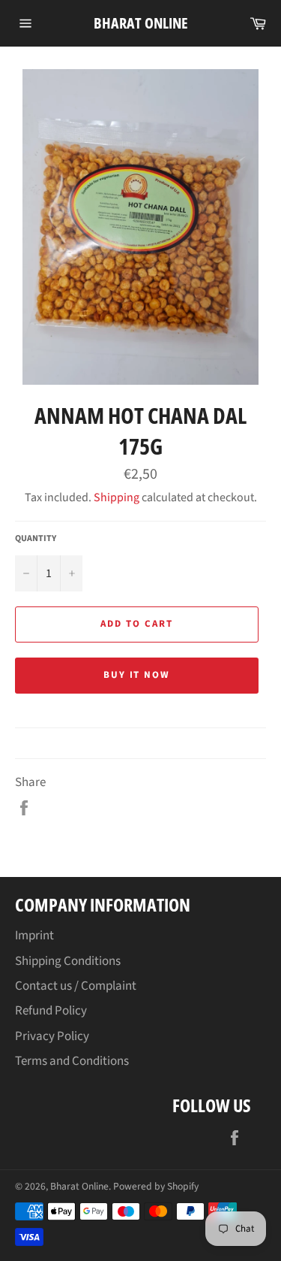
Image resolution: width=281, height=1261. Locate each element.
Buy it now (137, 675)
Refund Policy (51, 1011)
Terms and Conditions (72, 1061)
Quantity (35, 539)
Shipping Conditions (68, 961)
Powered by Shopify (156, 1186)
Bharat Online (141, 23)
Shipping (116, 497)
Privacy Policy (52, 1036)
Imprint (34, 936)
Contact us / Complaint (75, 986)
